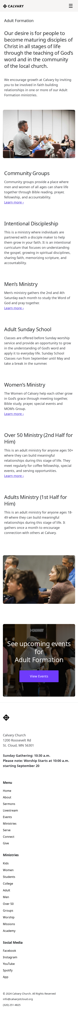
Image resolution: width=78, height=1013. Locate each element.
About (7, 797)
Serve (7, 830)
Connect (8, 837)
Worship (9, 917)
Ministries (10, 824)
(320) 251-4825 (11, 1005)
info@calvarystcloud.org (18, 999)
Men (6, 897)
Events (7, 817)
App (5, 977)
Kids (6, 863)
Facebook (9, 951)
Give (6, 843)
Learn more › (14, 202)
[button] (70, 5)
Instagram (10, 957)
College (8, 884)
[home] (13, 5)
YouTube (9, 964)
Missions (9, 924)
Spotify (8, 970)
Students (9, 877)
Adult (6, 890)
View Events (39, 676)
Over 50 (8, 904)
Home (7, 791)
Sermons (9, 804)
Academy (9, 931)
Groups (8, 911)
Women (8, 870)
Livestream (10, 810)
